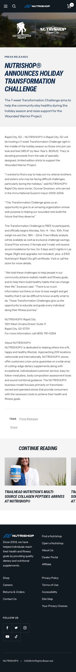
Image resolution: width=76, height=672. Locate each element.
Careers (8, 585)
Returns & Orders (14, 592)
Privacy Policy (50, 578)
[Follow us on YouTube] (7, 636)
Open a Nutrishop (52, 543)
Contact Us (10, 599)
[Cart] (69, 6)
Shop (6, 578)
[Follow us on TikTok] (16, 636)
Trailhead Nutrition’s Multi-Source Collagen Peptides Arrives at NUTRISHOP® (34, 496)
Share (14, 427)
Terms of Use (50, 585)
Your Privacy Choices (54, 606)
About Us (47, 550)
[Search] (14, 6)
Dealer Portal (50, 557)
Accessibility (49, 592)
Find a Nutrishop (52, 536)
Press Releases (16, 56)
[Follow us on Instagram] (24, 627)
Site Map (47, 599)
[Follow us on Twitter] (16, 627)
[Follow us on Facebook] (7, 627)
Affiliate (46, 564)
